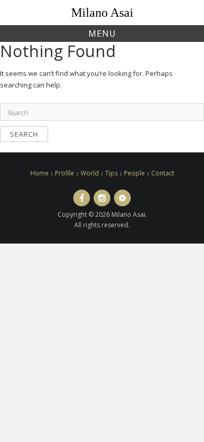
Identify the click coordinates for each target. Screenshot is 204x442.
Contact (162, 173)
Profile (64, 173)
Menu (102, 33)
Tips (111, 173)
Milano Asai (102, 12)
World (90, 173)
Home (39, 173)
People (134, 173)
